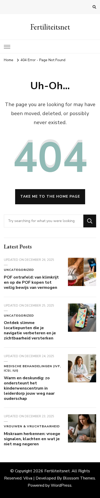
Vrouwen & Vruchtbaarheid (32, 426)
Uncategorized (19, 270)
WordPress (61, 485)
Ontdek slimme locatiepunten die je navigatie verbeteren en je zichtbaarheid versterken (30, 330)
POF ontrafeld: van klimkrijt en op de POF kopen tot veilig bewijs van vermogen (31, 282)
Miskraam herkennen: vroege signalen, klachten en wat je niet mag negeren (32, 439)
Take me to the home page (50, 196)
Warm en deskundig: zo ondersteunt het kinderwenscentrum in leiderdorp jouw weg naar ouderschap (29, 388)
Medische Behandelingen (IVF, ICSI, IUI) (32, 368)
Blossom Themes (79, 478)
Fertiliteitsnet (50, 27)
